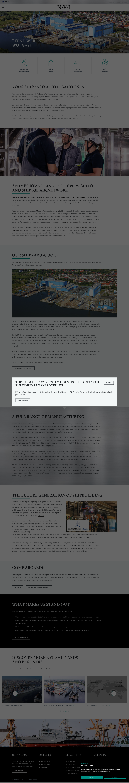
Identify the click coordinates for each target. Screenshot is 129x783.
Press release (22, 400)
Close (108, 382)
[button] (84, 764)
